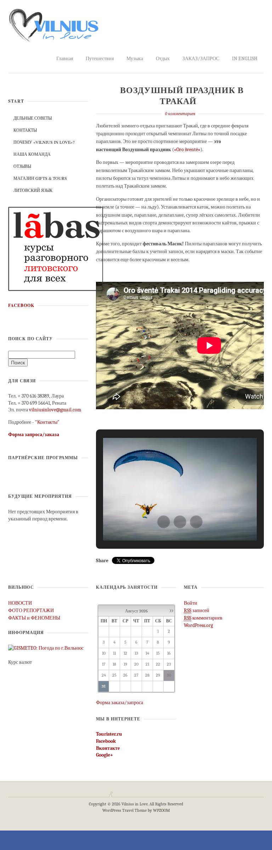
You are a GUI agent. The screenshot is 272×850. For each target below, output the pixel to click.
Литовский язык (32, 190)
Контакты (25, 130)
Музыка (134, 59)
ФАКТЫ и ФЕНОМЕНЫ (34, 618)
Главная (64, 59)
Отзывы (22, 166)
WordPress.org (198, 625)
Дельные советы (32, 118)
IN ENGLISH (244, 59)
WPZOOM (161, 810)
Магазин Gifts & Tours (40, 178)
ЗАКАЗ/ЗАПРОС (200, 59)
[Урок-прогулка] (55, 248)
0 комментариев (180, 113)
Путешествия (100, 59)
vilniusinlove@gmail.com (55, 410)
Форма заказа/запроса (119, 703)
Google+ (104, 755)
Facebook (21, 305)
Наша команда (32, 154)
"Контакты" (47, 422)
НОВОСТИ (20, 603)
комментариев (203, 618)
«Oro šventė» (187, 150)
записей (196, 610)
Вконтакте (108, 748)
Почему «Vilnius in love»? (43, 142)
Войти (190, 603)
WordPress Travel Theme (124, 810)
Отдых (163, 59)
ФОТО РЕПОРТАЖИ (31, 610)
